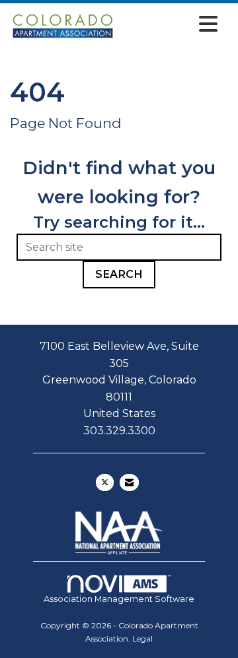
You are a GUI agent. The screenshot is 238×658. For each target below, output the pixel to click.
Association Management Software (119, 599)
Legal (142, 638)
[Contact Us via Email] (129, 482)
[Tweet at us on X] (105, 482)
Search (119, 274)
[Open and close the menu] (170, 24)
